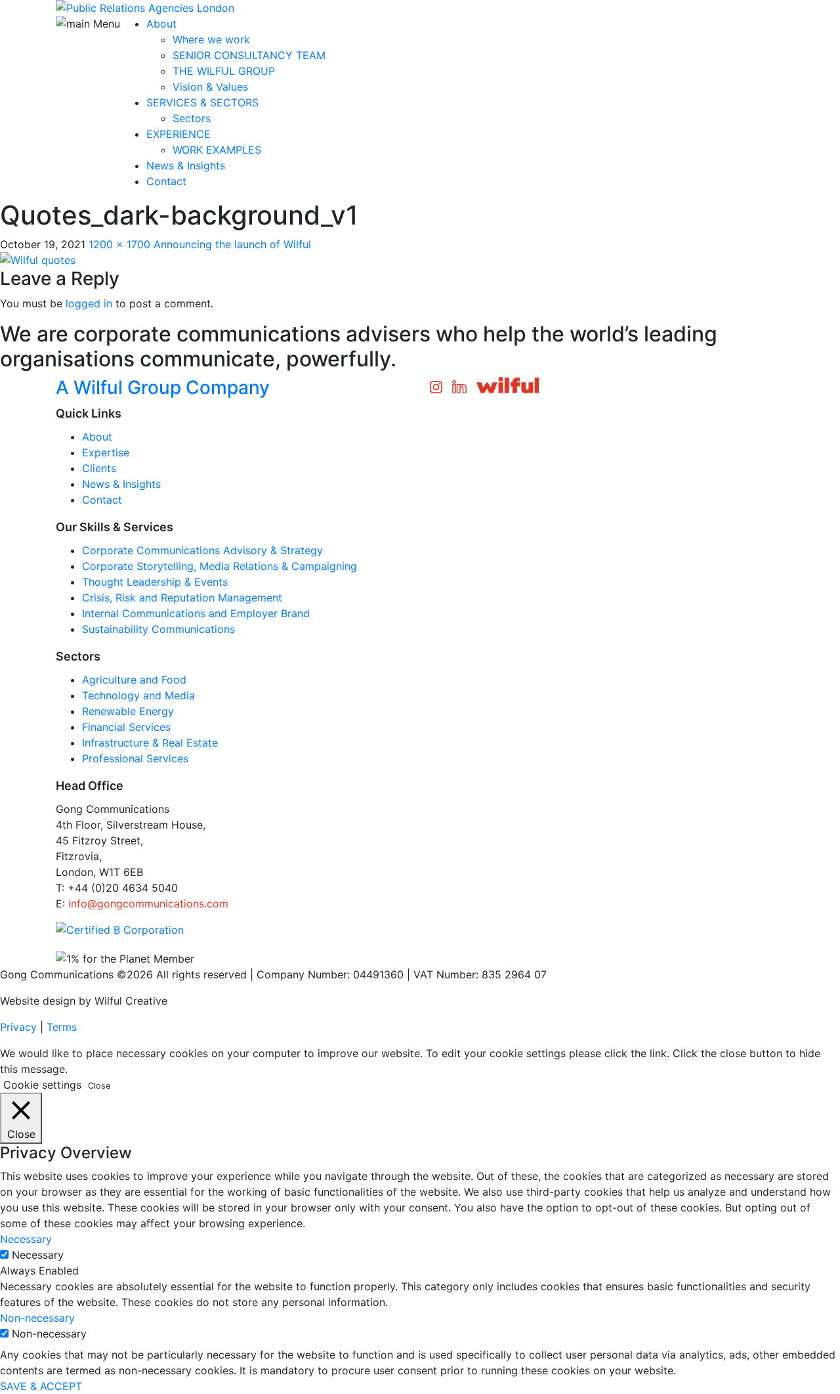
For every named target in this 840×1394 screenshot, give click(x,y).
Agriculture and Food (134, 679)
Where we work (211, 39)
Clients (99, 468)
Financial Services (126, 726)
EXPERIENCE (178, 134)
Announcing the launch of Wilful (232, 244)
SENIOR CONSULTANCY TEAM (249, 55)
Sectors (192, 118)
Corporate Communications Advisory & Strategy (202, 550)
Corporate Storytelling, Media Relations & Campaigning (219, 566)
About (161, 23)
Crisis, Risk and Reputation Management (182, 597)
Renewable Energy (128, 711)
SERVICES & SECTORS (202, 102)
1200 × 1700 (119, 244)
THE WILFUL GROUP (224, 70)
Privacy (18, 1027)
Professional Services (135, 758)
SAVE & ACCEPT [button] (41, 1386)
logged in (89, 303)
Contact (166, 181)
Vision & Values (210, 86)
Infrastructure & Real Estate (150, 742)
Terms (62, 1027)
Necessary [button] (26, 1239)
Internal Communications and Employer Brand (196, 613)
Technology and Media (138, 695)
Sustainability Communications (158, 629)
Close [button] (99, 1086)
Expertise (105, 452)
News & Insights (185, 165)
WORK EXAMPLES (217, 149)
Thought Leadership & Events (155, 581)
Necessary (38, 1254)
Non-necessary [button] (37, 1317)
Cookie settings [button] (42, 1084)
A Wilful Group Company (163, 387)
